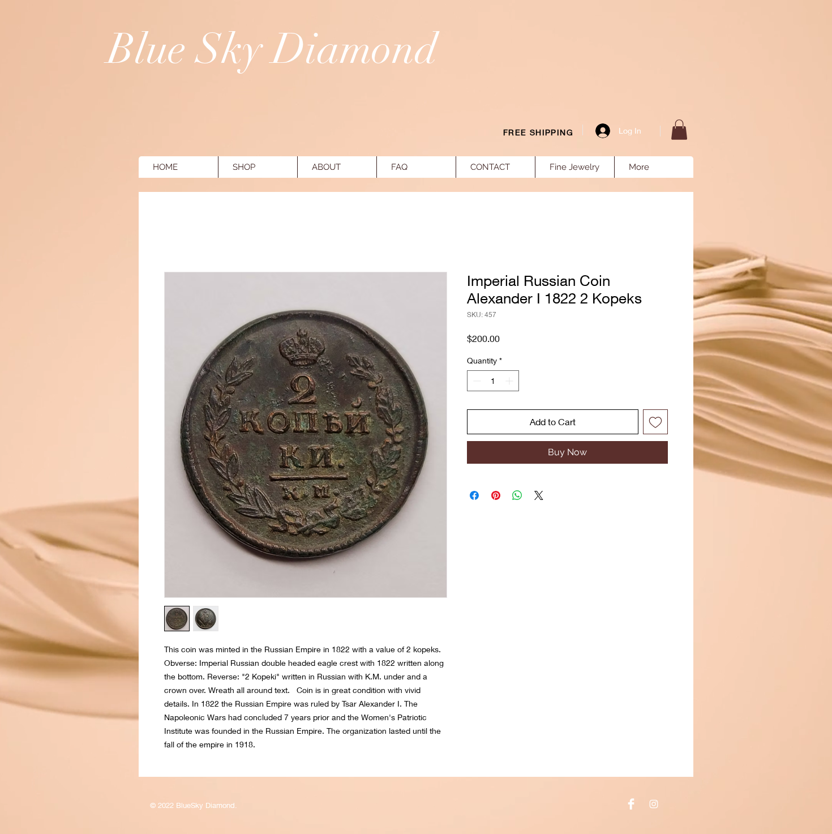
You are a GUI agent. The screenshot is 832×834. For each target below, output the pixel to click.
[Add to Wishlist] (655, 421)
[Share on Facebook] (474, 495)
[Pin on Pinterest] (496, 495)
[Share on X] (539, 495)
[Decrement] (476, 381)
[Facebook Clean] (631, 804)
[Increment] (510, 381)
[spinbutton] (493, 381)
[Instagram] (653, 804)
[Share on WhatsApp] (517, 495)
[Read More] (651, 107)
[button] (679, 129)
